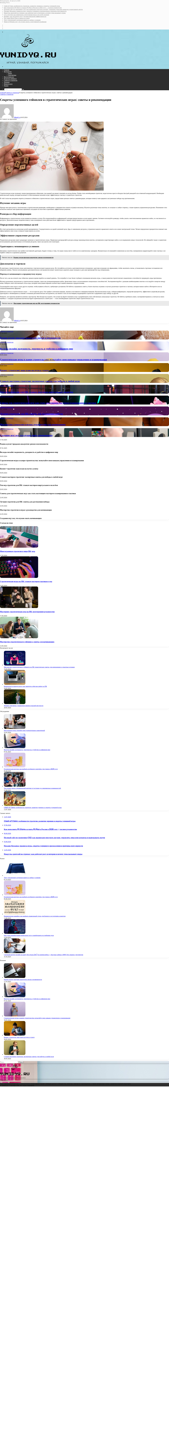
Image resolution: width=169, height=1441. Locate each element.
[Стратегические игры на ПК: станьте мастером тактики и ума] (19, 577)
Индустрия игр (9, 77)
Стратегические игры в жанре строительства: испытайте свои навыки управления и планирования (53, 359)
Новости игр (8, 84)
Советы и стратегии (10, 80)
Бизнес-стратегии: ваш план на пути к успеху (24, 370)
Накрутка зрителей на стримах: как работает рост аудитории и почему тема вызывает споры (35, 13)
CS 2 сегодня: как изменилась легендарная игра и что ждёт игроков (26, 15)
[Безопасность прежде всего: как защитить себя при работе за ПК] (14, 684)
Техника (6, 82)
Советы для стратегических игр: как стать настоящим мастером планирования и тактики (48, 402)
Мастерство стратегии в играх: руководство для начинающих (33, 424)
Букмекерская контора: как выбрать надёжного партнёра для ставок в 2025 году (31, 769)
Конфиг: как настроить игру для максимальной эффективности (25, 16)
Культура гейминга (10, 78)
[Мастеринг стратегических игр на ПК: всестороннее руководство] (19, 607)
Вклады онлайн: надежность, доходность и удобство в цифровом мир (36, 348)
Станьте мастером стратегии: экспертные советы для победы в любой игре (40, 381)
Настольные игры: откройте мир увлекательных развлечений (24, 730)
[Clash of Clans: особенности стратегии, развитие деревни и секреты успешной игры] (14, 805)
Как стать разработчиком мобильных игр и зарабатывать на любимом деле (29, 935)
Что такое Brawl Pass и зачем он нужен (17, 18)
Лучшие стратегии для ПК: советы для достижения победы (31, 413)
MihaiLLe (17, 117)
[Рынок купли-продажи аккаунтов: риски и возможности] (14, 977)
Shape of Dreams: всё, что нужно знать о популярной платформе (25, 22)
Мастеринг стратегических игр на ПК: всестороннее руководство (27, 611)
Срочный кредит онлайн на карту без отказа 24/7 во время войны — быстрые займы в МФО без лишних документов (43, 955)
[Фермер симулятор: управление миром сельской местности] (14, 703)
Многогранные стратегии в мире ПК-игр (17, 551)
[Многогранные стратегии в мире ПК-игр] (19, 547)
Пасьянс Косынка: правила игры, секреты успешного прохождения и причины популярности (35, 11)
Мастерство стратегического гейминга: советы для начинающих (27, 641)
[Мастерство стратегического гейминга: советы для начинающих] (19, 638)
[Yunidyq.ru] (28, 63)
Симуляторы (12, 75)
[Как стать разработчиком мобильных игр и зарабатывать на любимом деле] (14, 933)
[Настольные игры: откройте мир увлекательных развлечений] (14, 728)
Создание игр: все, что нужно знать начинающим (26, 435)
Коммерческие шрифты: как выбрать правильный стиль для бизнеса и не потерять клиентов (35, 916)
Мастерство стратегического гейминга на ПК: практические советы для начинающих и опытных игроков (39, 667)
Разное (6, 86)
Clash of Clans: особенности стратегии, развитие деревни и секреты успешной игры (32, 6)
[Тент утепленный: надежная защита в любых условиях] (14, 875)
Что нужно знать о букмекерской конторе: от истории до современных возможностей (32, 788)
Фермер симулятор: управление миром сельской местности (23, 706)
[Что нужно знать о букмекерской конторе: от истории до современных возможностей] (14, 786)
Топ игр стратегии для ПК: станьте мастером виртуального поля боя (36, 392)
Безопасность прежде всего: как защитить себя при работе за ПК (25, 686)
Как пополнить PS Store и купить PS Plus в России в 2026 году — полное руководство (33, 8)
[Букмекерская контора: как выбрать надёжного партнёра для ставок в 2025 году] (14, 767)
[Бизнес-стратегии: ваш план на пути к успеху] (14, 1035)
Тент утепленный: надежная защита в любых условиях (22, 20)
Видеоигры (8, 71)
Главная (6, 70)
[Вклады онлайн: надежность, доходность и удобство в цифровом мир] (14, 747)
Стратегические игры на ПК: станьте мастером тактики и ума (26, 581)
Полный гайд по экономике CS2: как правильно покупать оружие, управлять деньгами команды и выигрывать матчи (43, 9)
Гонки (10, 73)
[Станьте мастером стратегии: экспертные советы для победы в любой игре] (14, 1054)
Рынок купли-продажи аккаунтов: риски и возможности (30, 337)
